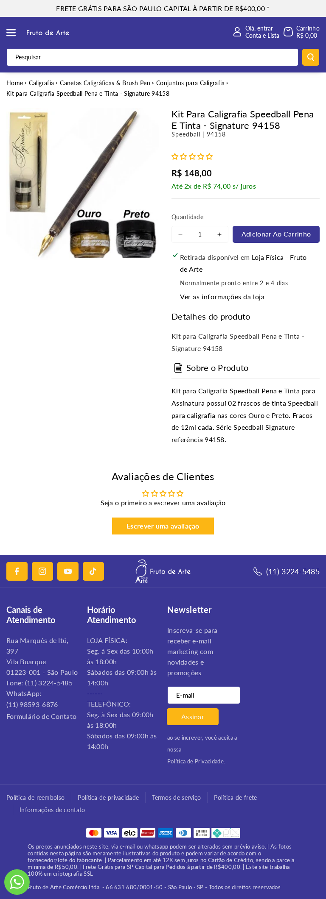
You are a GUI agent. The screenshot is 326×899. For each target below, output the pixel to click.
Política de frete (235, 797)
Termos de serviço (176, 797)
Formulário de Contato (41, 716)
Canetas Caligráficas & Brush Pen (105, 82)
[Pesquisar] (310, 57)
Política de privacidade (108, 797)
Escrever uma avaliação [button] (163, 526)
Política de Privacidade (195, 761)
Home (14, 82)
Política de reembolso (35, 797)
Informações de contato (52, 809)
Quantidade (187, 216)
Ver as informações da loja (222, 296)
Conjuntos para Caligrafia (190, 82)
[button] (15, 32)
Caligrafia (41, 82)
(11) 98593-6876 (32, 704)
